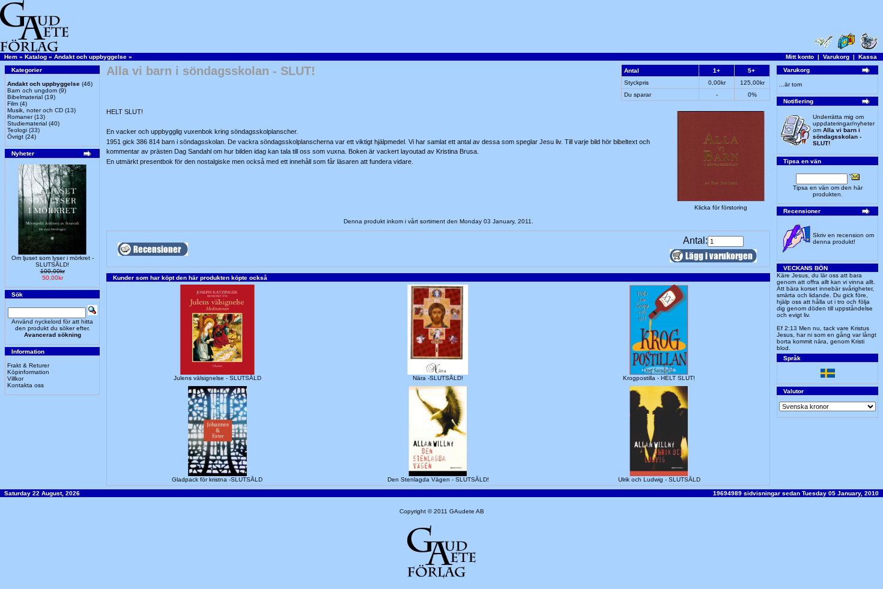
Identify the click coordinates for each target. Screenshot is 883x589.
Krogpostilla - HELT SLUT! (659, 378)
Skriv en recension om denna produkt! (843, 238)
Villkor (15, 378)
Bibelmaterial (25, 97)
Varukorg (836, 56)
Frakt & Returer (28, 365)
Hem (10, 56)
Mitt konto (800, 56)
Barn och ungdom (32, 90)
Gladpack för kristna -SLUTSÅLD (217, 479)
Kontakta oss (25, 385)
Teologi (17, 130)
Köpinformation (28, 372)
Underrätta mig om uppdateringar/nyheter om (844, 129)
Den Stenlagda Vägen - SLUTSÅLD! (438, 479)
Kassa (867, 56)
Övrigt (15, 136)
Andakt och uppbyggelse (90, 56)
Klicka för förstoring (720, 207)
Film (12, 103)
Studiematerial (27, 123)
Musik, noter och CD (35, 110)
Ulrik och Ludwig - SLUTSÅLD (659, 479)
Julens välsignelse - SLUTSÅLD (217, 378)
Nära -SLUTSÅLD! (438, 378)
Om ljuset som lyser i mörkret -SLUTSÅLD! (52, 261)
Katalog (36, 56)
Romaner (19, 116)
